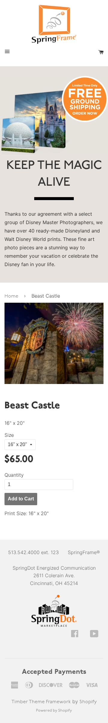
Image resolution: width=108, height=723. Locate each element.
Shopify (88, 702)
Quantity (14, 475)
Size (9, 435)
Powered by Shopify (54, 710)
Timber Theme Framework (41, 702)
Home (11, 296)
